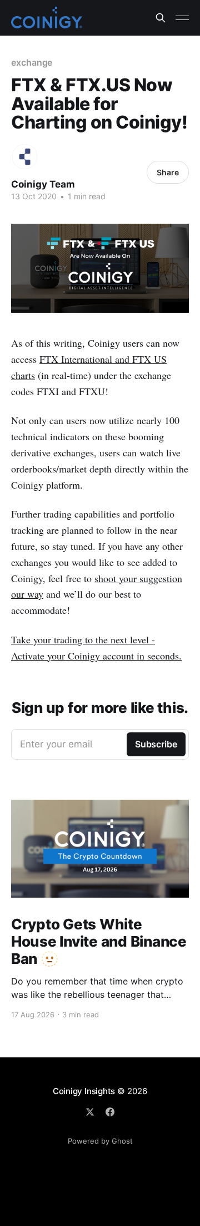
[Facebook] (110, 1111)
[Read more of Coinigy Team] (24, 156)
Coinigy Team (43, 184)
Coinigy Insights (84, 1091)
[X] (90, 1111)
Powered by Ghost (100, 1140)
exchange (31, 62)
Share (168, 172)
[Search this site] (160, 18)
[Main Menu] (182, 17)
